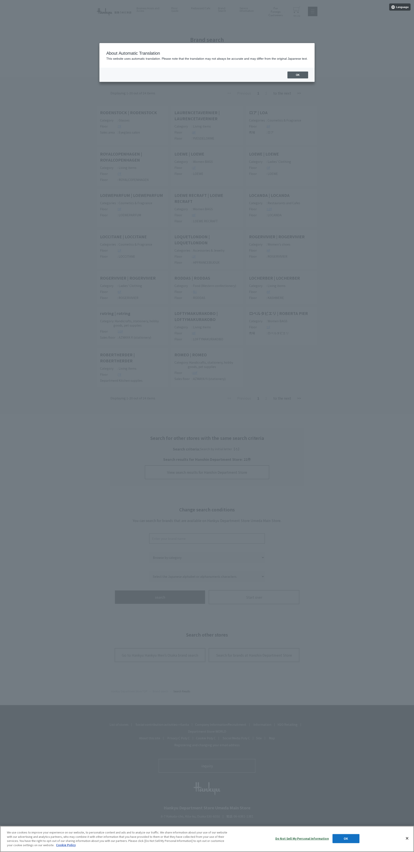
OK (346, 838)
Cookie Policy (66, 845)
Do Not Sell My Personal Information (302, 838)
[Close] (407, 838)
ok (298, 74)
